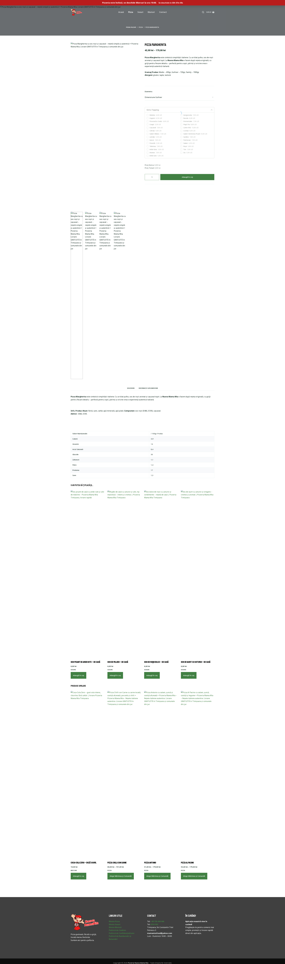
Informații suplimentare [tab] (148, 388)
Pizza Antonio (150, 862)
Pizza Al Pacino (187, 862)
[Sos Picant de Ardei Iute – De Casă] (87, 574)
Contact (163, 12)
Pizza (130, 12)
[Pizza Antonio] (161, 774)
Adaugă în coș (187, 177)
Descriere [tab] (131, 388)
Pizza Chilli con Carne (117, 862)
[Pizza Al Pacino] (197, 774)
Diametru (148, 91)
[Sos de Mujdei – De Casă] (124, 574)
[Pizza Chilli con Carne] (124, 774)
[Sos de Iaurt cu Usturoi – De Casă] (197, 574)
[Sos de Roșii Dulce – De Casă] (161, 574)
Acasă (121, 12)
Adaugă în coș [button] (78, 675)
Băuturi (151, 12)
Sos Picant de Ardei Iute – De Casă (85, 662)
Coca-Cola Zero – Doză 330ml (83, 862)
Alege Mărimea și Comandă (121, 876)
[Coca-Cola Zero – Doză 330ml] (87, 774)
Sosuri (140, 12)
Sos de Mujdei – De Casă (117, 662)
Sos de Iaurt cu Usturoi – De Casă (195, 662)
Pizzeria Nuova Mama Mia (138, 963)
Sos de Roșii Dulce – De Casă (156, 662)
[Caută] (203, 12)
